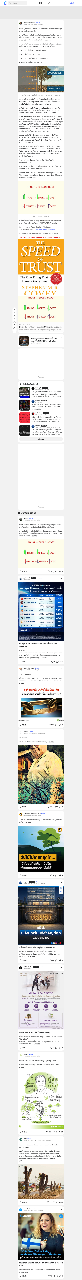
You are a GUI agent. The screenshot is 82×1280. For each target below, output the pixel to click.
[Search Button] (10, 2)
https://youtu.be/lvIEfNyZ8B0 (44, 229)
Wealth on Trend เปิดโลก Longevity (34, 1032)
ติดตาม (38, 22)
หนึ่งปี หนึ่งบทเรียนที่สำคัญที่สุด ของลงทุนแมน (37, 947)
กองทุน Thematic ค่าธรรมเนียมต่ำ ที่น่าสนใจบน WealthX (38, 644)
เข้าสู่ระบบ (73, 3)
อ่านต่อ (34, 536)
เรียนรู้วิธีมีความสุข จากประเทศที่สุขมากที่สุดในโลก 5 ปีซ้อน (41, 1264)
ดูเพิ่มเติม (37, 1044)
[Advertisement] (41, 12)
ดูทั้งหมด (41, 439)
